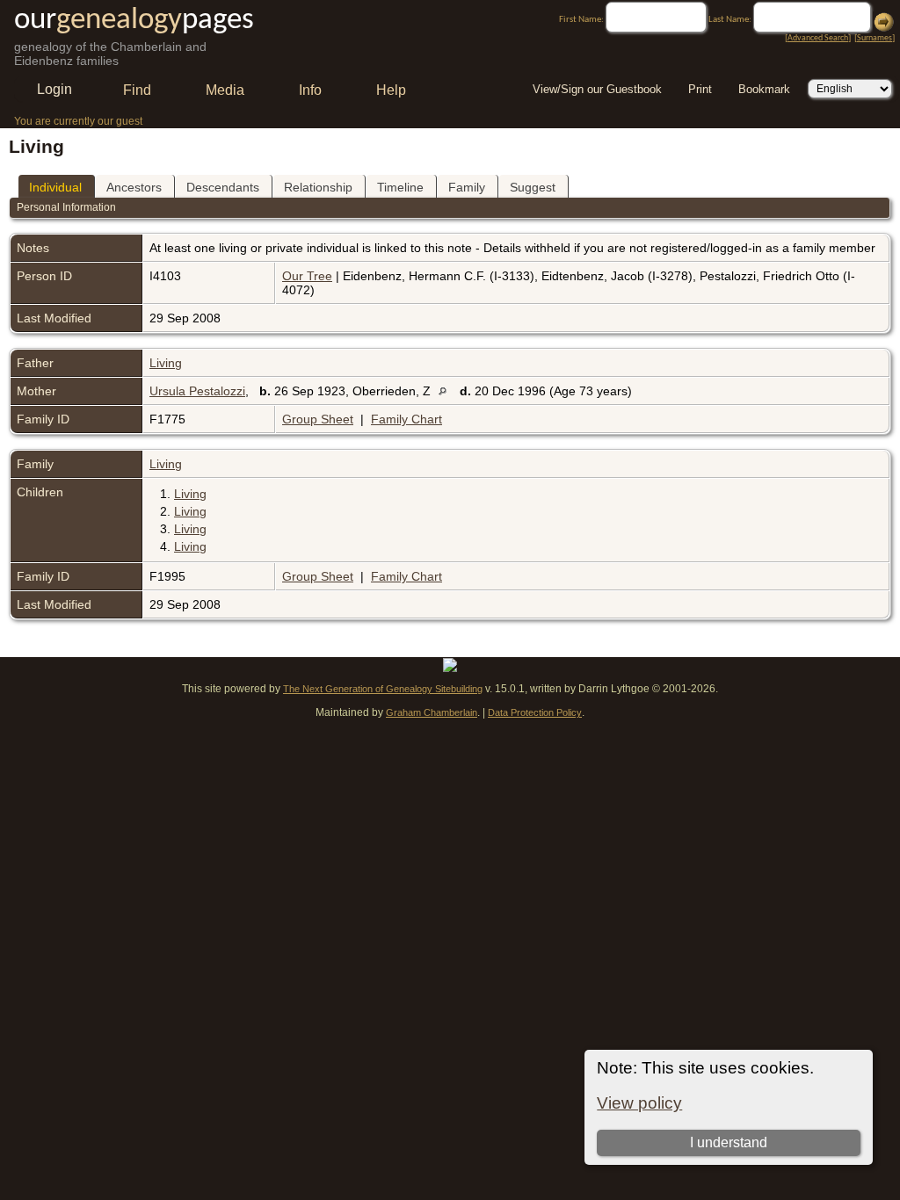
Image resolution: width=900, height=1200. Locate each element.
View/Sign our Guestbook (597, 89)
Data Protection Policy (535, 712)
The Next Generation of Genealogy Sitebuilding (383, 688)
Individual (55, 187)
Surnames (874, 38)
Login (54, 89)
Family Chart (406, 419)
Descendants (222, 187)
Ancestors (134, 187)
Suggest (532, 187)
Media (225, 90)
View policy (639, 1103)
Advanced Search (818, 38)
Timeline (400, 187)
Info (310, 90)
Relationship (318, 187)
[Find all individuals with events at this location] (447, 391)
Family (466, 187)
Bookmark (764, 89)
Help (391, 90)
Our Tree (307, 276)
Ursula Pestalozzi (197, 391)
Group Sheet (317, 419)
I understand (728, 1142)
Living (165, 363)
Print (700, 89)
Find (137, 90)
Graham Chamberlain (431, 712)
